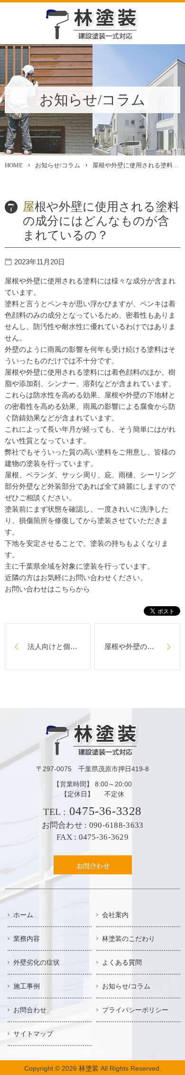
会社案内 (115, 915)
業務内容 (26, 938)
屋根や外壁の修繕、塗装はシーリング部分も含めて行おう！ (142, 646)
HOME (14, 165)
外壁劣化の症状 (36, 962)
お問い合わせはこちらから (47, 589)
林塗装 (89, 1068)
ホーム (23, 915)
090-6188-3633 (116, 825)
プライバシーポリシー (135, 1010)
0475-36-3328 (105, 810)
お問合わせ (29, 1010)
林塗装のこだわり (128, 938)
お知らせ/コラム (57, 165)
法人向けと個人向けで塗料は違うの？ (59, 646)
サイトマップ (33, 1033)
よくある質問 (122, 962)
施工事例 (26, 986)
